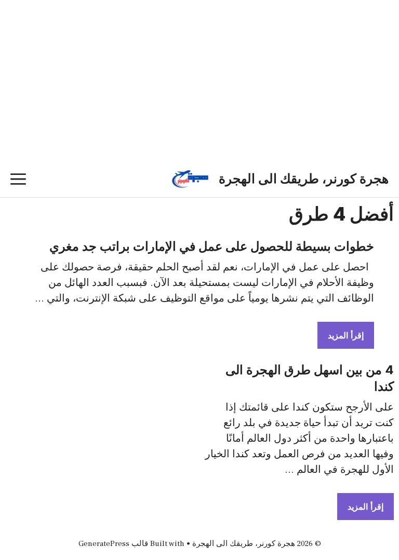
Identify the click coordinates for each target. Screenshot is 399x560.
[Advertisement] (199, 96)
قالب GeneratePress (113, 544)
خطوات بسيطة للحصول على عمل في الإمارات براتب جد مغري (211, 246)
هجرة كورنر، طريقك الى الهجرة (304, 179)
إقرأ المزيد (346, 335)
